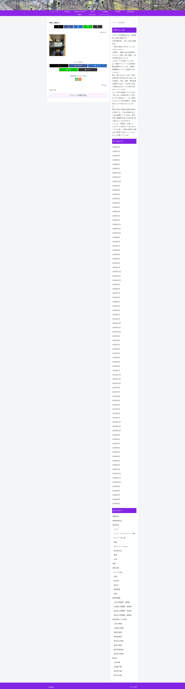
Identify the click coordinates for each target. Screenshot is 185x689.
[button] (97, 26)
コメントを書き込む (78, 95)
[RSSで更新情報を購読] (79, 79)
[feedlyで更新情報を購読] (76, 79)
